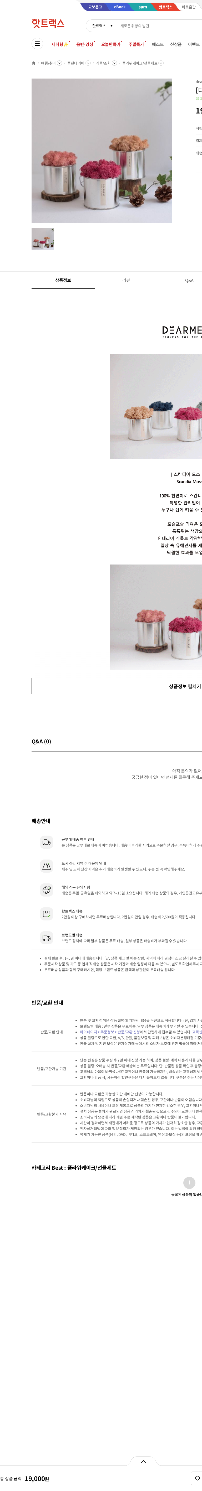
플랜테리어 (75, 63)
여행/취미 (48, 63)
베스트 (158, 44)
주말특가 (136, 44)
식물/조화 (103, 63)
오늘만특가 (111, 44)
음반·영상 (84, 44)
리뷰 (126, 280)
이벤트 (194, 44)
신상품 (176, 44)
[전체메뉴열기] (37, 43)
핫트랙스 (99, 25)
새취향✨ (60, 44)
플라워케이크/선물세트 (139, 63)
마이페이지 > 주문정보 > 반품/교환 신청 (110, 1031)
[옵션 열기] (143, 1461)
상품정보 (63, 280)
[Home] (34, 63)
